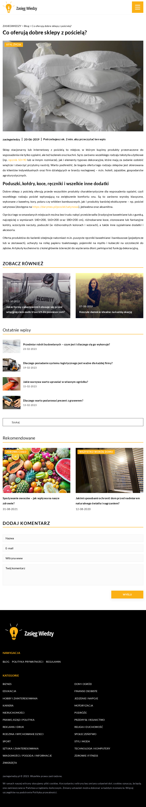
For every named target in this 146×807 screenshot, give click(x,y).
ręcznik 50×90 (17, 159)
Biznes (7, 683)
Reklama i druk (13, 726)
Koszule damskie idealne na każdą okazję (105, 311)
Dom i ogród (83, 683)
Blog (6, 661)
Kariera (8, 705)
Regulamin (53, 661)
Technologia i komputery (92, 748)
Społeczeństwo (85, 734)
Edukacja (9, 691)
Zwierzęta (10, 762)
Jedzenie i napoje (86, 698)
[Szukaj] (7, 422)
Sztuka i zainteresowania (21, 748)
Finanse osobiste (86, 691)
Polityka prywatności (27, 661)
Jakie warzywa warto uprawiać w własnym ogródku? (55, 381)
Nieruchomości (14, 712)
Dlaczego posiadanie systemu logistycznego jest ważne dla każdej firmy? (68, 363)
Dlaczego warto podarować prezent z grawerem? (53, 400)
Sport (7, 741)
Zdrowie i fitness (86, 755)
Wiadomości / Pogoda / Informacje (27, 755)
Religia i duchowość (88, 726)
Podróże (80, 712)
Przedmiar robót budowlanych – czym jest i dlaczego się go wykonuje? (66, 344)
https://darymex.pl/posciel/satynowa (55, 206)
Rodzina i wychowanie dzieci (23, 734)
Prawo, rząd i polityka (19, 719)
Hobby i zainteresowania (20, 698)
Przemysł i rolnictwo (89, 719)
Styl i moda (82, 741)
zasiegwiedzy (11, 139)
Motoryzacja (83, 705)
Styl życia (13, 44)
